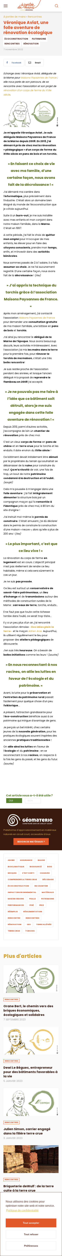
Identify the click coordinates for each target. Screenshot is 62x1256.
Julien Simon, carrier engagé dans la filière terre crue (26, 1131)
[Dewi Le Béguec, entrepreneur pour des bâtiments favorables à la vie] (31, 1040)
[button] (56, 6)
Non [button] (30, 800)
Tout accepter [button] (31, 1222)
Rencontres (35, 16)
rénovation (31, 43)
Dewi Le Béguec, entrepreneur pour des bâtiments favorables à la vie (30, 1071)
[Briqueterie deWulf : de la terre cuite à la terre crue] (31, 1159)
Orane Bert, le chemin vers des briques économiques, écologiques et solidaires (28, 1010)
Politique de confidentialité (22, 1210)
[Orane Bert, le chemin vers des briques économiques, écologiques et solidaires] (31, 979)
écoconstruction (16, 38)
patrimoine (39, 38)
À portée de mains (14, 16)
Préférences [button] (31, 1245)
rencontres (12, 43)
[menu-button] (5, 5)
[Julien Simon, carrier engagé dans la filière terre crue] (31, 1102)
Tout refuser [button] (31, 1234)
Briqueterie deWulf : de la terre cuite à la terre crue (28, 1188)
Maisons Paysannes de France (38, 77)
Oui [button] (11, 800)
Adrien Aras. (35, 631)
